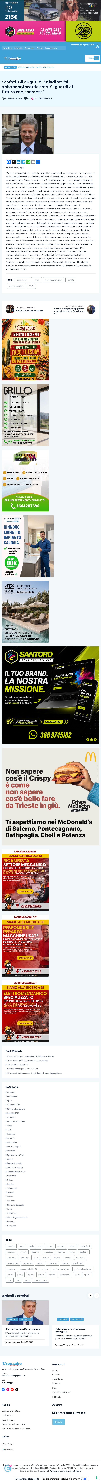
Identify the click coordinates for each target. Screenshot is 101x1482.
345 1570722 (7, 1383)
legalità (71, 280)
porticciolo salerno (82, 1269)
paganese (52, 1263)
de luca (23, 1252)
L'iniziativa (11, 1213)
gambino (12, 1257)
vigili (27, 1280)
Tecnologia (12, 1188)
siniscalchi (65, 1274)
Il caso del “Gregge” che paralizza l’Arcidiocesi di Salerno (30, 1056)
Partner (40, 48)
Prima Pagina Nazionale (17, 1217)
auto (22, 1246)
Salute (10, 1180)
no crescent (13, 1263)
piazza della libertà (28, 1269)
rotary (41, 1274)
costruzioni (85, 1246)
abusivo (11, 1246)
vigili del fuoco (40, 1280)
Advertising (7, 48)
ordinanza (27, 1263)
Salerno (10, 1192)
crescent (11, 1252)
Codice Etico (7, 1415)
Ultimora (11, 1222)
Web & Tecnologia (15, 1167)
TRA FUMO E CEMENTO (17, 1064)
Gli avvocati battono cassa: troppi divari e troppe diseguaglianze (34, 1073)
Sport (9, 1100)
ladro (35, 1257)
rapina (30, 1274)
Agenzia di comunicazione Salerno (65, 1471)
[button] (96, 58)
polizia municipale (61, 1269)
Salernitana (57, 1379)
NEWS (57, 1257)
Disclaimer (18, 48)
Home (55, 1370)
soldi (77, 1274)
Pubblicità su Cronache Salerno (16, 1428)
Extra (9, 1209)
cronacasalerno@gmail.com (13, 1376)
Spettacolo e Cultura (16, 1109)
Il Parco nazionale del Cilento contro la (22, 1329)
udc (18, 1280)
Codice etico (29, 48)
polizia (45, 1269)
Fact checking (8, 1420)
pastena (11, 1269)
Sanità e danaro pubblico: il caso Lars (22, 1069)
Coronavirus (12, 1096)
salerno (52, 1274)
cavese (60, 1246)
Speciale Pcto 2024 (15, 1155)
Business (10, 1138)
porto (10, 1274)
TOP (10, 1280)
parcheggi (77, 1263)
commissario (22, 280)
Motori (10, 1196)
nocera (68, 1257)
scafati (36, 280)
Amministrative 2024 (16, 1171)
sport (86, 1274)
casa (41, 1246)
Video (9, 1125)
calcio (31, 1246)
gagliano (84, 1252)
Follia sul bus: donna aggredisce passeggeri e (70, 1330)
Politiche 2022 (13, 1113)
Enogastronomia (14, 1163)
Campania (11, 1226)
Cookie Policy (8, 1449)
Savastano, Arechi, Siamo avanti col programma (27, 1060)
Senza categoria (14, 1146)
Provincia (11, 1134)
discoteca (48, 1252)
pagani (65, 1263)
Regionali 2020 (13, 1105)
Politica (10, 1184)
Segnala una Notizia (11, 1411)
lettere (46, 1257)
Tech (9, 1130)
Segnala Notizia (51, 48)
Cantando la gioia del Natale (29, 310)
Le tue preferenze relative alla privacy (61, 1479)
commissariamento (53, 280)
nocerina (80, 1257)
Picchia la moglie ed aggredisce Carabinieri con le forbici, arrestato (69, 311)
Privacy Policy (7, 1444)
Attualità (11, 1117)
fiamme (61, 1252)
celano (72, 1246)
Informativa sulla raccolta (27, 1479)
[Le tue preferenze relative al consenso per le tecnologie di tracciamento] (96, 1477)
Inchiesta (11, 1201)
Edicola (58, 1422)
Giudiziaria (11, 1175)
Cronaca (10, 1092)
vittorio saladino (16, 286)
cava (50, 1246)
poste (20, 1274)
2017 (31, 286)
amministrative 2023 (16, 1121)
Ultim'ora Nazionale (15, 1205)
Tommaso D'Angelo (12, 1342)
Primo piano (12, 1142)
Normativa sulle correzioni (13, 1424)
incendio (24, 1257)
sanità (10, 1159)
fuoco (72, 1252)
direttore (35, 1252)
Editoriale (11, 1151)
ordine (40, 1263)
